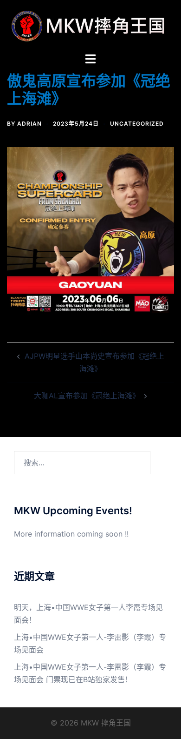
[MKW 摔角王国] (90, 25)
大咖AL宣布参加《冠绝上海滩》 (87, 395)
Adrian (29, 123)
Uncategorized (137, 123)
